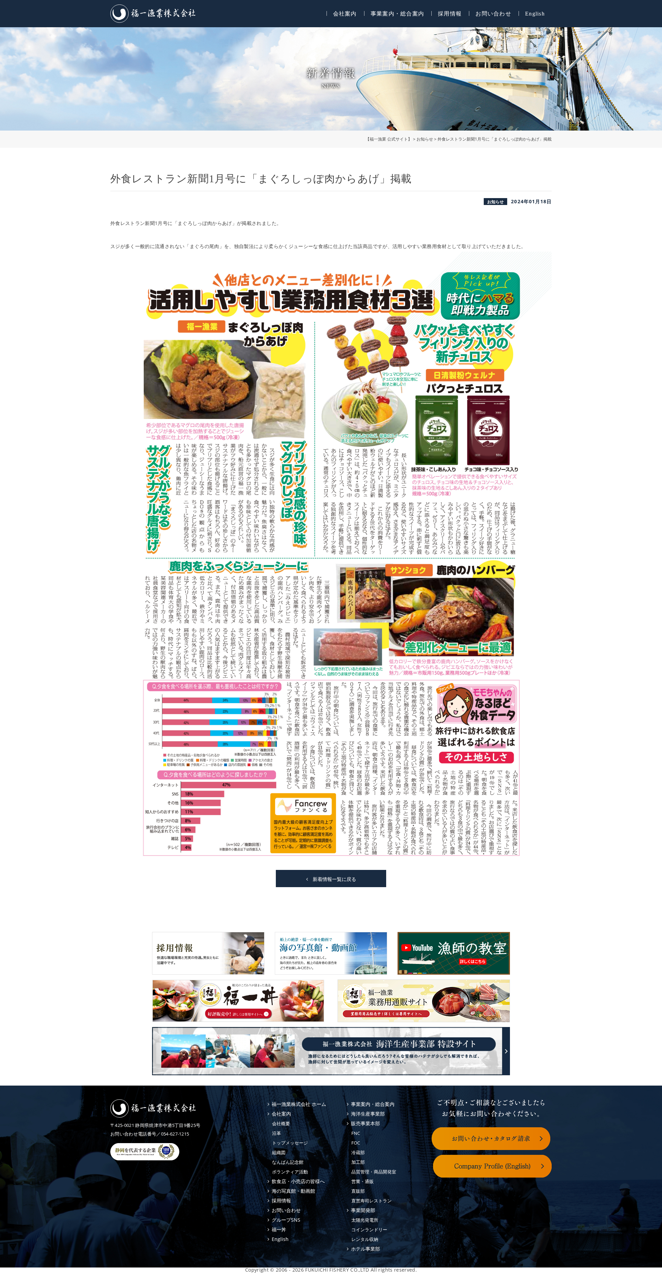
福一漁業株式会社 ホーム (299, 1104)
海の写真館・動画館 (293, 1191)
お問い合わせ (493, 14)
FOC (355, 1143)
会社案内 (345, 14)
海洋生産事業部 (368, 1113)
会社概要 (281, 1123)
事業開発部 (363, 1210)
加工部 (358, 1162)
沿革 (276, 1133)
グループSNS (286, 1219)
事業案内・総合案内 (397, 14)
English (535, 14)
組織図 (278, 1152)
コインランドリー (369, 1229)
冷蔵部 (358, 1152)
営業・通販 (362, 1181)
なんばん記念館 (287, 1162)
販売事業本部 (365, 1123)
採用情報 (450, 14)
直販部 (358, 1191)
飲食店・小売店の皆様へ (298, 1181)
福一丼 (279, 1229)
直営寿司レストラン (371, 1201)
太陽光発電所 (364, 1220)
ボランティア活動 (290, 1172)
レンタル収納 (364, 1239)
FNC (355, 1133)
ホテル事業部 (365, 1248)
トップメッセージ (290, 1143)
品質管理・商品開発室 (373, 1172)
